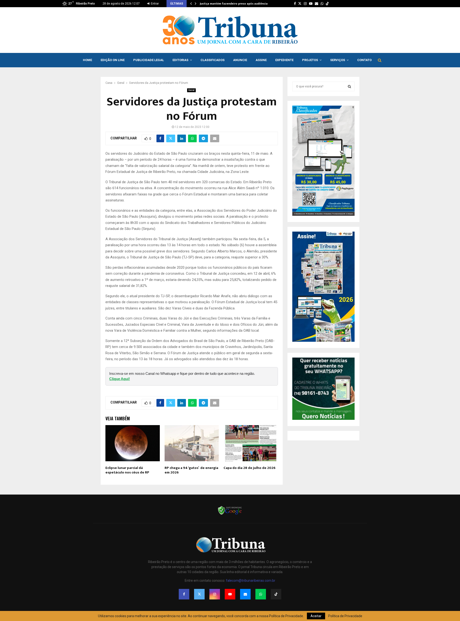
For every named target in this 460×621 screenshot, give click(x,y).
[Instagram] (214, 594)
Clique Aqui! (119, 379)
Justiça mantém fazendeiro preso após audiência (234, 3)
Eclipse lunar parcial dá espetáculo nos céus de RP (127, 470)
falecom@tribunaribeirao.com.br (250, 580)
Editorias (180, 60)
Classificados (212, 60)
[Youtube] (230, 594)
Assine (261, 60)
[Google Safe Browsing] (230, 514)
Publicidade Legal (148, 60)
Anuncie (240, 60)
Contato (364, 60)
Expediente (284, 60)
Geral (191, 90)
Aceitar (316, 616)
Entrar (154, 3)
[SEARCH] (349, 86)
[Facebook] (184, 594)
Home (87, 60)
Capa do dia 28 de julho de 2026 (250, 468)
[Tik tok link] (327, 3)
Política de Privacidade (345, 616)
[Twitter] (199, 594)
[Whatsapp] (260, 594)
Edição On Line (113, 60)
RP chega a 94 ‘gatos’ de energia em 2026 (191, 470)
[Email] (245, 594)
